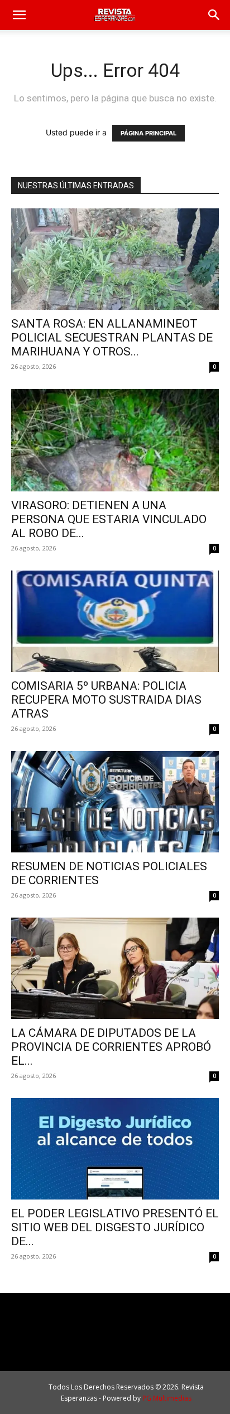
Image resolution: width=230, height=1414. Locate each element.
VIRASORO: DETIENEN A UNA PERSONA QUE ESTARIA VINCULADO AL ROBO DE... (109, 519)
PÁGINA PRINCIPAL (148, 133)
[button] (19, 15)
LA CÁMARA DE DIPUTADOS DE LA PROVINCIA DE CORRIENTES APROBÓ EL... (111, 1046)
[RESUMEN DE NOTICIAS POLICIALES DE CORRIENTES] (115, 801)
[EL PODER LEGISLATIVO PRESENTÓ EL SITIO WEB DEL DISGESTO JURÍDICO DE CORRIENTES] (115, 1149)
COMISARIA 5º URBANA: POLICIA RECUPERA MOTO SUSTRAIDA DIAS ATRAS (106, 699)
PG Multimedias (166, 1398)
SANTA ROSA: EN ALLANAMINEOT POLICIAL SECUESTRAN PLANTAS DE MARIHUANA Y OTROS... (112, 337)
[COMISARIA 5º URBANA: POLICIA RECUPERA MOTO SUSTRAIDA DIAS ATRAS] (115, 621)
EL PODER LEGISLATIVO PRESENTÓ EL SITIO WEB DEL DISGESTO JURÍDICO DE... (115, 1227)
